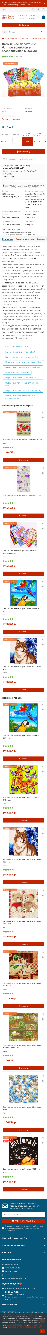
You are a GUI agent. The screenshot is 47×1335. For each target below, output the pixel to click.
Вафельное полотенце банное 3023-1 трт (22, 1169)
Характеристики (25, 239)
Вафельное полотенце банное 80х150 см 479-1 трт (22, 922)
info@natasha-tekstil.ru (15, 1278)
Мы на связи (9, 1304)
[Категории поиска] (5, 32)
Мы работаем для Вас (15, 1238)
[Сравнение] (38, 9)
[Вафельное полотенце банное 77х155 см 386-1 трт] (23, 593)
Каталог (6, 1252)
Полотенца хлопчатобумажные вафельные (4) (20, 397)
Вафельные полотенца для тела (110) (22, 367)
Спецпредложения (13, 1245)
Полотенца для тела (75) (17, 372)
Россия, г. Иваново (11, 119)
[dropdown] (4, 9)
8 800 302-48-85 (27, 16)
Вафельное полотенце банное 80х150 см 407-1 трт (22, 668)
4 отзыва (17, 57)
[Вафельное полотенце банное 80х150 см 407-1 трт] (23, 651)
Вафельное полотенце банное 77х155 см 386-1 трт (21, 610)
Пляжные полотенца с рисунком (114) (23, 362)
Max (6, 1275)
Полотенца (12, 38)
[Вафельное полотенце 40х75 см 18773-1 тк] (23, 423)
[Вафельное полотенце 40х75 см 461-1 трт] (23, 479)
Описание (7, 239)
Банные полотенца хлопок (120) (20, 352)
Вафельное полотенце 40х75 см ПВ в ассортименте (20, 552)
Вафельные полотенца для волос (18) (23, 390)
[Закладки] (33, 9)
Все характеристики (11, 229)
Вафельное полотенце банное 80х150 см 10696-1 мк (22, 984)
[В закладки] (43, 412)
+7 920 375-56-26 (27, 18)
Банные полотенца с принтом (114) (21, 357)
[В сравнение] (43, 417)
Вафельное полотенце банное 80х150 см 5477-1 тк (22, 1108)
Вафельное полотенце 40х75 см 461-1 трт (22, 495)
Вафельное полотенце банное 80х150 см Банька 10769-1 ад (22, 1046)
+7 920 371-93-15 (12, 1271)
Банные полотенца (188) (16, 347)
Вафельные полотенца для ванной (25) (22, 384)
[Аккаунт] (43, 9)
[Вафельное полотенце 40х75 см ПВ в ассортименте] (23, 535)
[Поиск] (42, 32)
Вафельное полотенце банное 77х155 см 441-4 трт (21, 798)
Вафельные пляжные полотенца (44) (23, 378)
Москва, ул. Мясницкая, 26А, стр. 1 (20, 1288)
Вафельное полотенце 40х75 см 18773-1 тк (22, 439)
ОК (42, 1331)
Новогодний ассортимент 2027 (27, 2)
